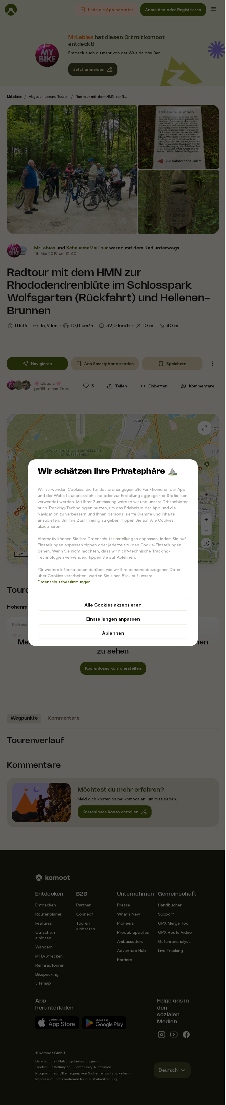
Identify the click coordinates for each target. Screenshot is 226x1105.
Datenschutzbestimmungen (64, 581)
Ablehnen (113, 633)
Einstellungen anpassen (113, 619)
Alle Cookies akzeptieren (113, 605)
